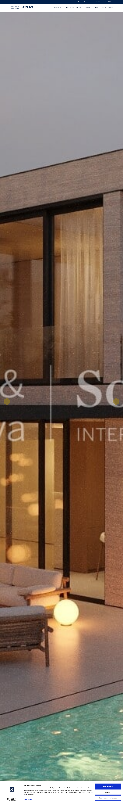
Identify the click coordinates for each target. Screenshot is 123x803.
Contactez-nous (107, 7)
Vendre (87, 7)
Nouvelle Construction (73, 7)
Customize (107, 792)
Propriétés (58, 7)
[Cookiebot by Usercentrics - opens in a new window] (12, 799)
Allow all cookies (108, 786)
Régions (95, 7)
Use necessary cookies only (108, 798)
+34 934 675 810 (106, 1)
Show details (28, 799)
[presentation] (7, 401)
